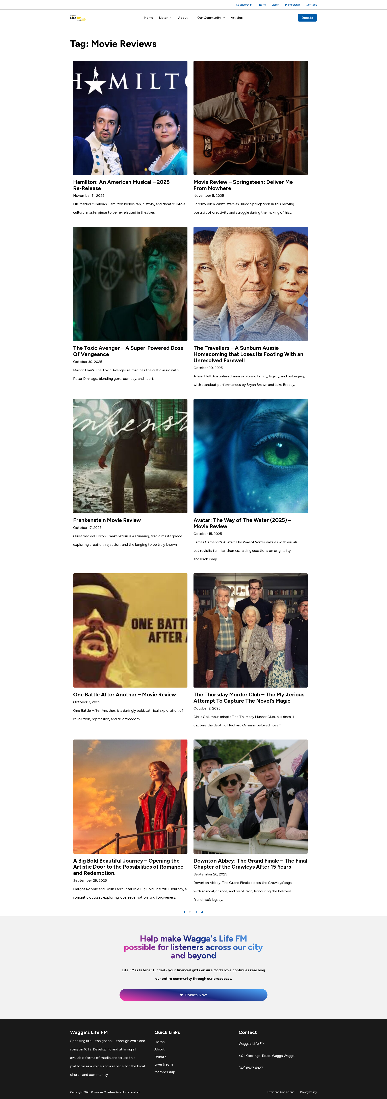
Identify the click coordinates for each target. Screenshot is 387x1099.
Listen (275, 4)
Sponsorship (244, 4)
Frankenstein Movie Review (107, 520)
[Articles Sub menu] (245, 18)
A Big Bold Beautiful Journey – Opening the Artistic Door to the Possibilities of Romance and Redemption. (128, 867)
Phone (262, 4)
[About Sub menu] (190, 18)
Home (148, 18)
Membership (292, 4)
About (183, 18)
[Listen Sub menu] (171, 18)
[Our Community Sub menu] (224, 18)
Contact (311, 4)
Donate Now (196, 995)
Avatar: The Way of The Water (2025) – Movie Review (242, 523)
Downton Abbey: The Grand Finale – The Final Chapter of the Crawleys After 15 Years (250, 864)
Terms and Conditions (280, 1092)
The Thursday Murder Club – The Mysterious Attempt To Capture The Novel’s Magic (249, 697)
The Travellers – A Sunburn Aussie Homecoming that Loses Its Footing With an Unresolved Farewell (248, 354)
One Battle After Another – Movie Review (124, 694)
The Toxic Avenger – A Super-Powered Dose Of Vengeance (128, 351)
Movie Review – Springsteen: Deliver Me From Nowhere (243, 185)
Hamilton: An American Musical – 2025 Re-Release (121, 185)
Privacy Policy (308, 1092)
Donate (307, 18)
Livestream (163, 1064)
